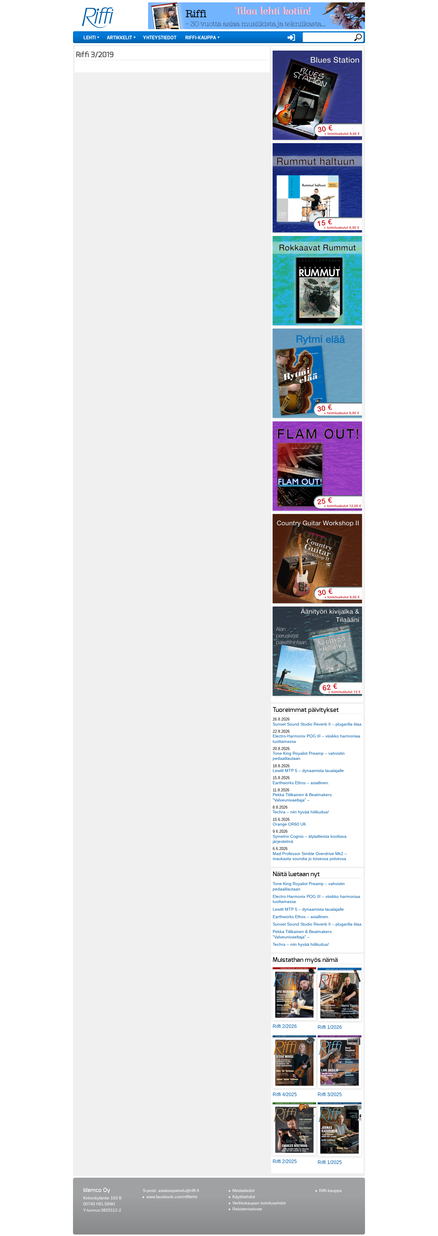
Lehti (89, 37)
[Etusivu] (98, 17)
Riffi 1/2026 (330, 1027)
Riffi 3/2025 (330, 1094)
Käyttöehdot (243, 1196)
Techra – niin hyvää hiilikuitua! (301, 812)
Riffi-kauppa (200, 37)
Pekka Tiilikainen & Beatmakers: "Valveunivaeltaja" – (303, 797)
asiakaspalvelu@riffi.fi (178, 1190)
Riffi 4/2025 (285, 1094)
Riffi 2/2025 (285, 1161)
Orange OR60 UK (289, 824)
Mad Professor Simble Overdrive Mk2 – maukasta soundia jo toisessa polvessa (310, 856)
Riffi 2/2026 (285, 1026)
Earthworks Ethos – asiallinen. (301, 782)
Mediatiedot (243, 1190)
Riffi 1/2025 (330, 1162)
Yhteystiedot (159, 37)
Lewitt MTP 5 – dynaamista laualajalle (308, 770)
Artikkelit (119, 37)
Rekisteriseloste (247, 1209)
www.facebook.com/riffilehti (171, 1196)
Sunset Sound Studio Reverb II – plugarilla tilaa (317, 724)
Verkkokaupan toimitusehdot (259, 1203)
